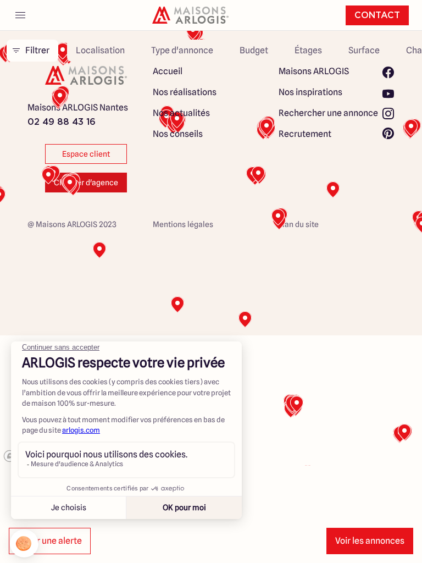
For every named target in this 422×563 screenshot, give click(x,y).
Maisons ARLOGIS (314, 71)
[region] (211, 246)
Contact (377, 15)
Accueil (167, 71)
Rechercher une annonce (328, 113)
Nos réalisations (184, 92)
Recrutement (305, 134)
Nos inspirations (310, 92)
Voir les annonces (369, 541)
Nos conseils (178, 134)
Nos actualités (181, 113)
